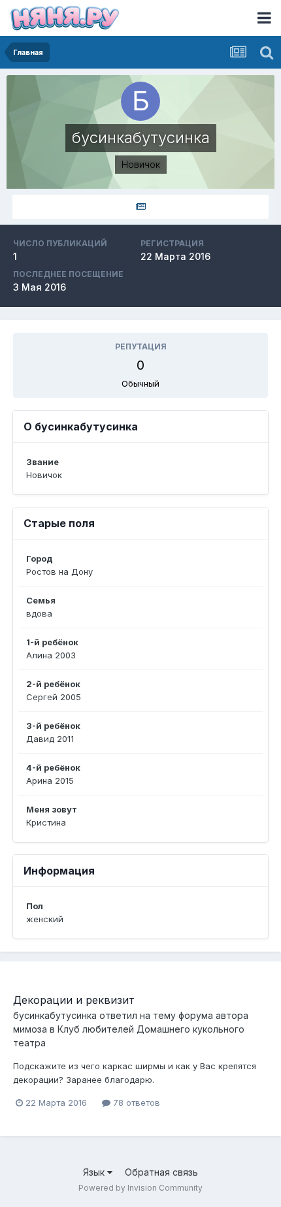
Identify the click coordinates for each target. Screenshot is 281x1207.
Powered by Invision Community (140, 1188)
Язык (95, 1172)
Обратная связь (161, 1172)
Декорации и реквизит (74, 999)
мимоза (30, 1029)
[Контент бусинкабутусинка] (140, 206)
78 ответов (135, 1102)
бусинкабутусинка (55, 1015)
